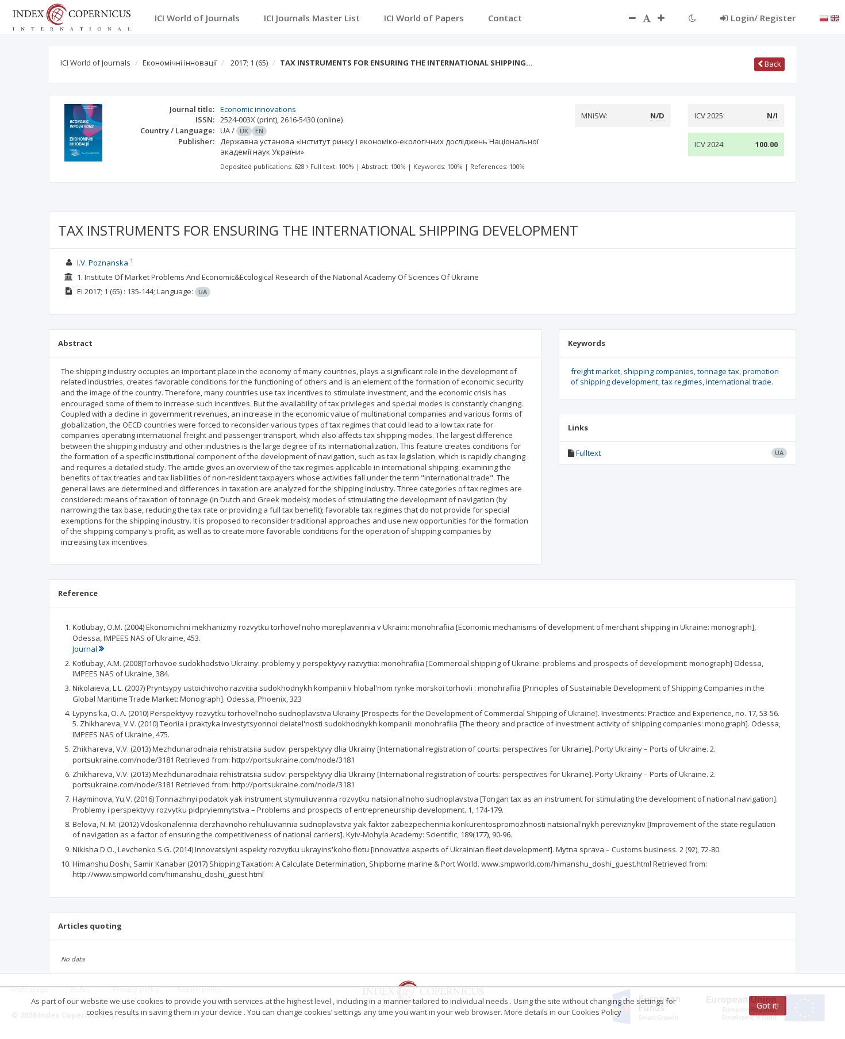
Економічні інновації (180, 62)
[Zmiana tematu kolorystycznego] (692, 18)
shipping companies (659, 371)
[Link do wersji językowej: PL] (823, 17)
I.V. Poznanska (102, 262)
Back (772, 64)
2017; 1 (249, 62)
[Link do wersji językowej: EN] (834, 17)
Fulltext (588, 453)
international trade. (739, 381)
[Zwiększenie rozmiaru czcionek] (667, 18)
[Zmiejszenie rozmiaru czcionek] (626, 18)
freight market (595, 371)
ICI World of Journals (95, 62)
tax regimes (682, 381)
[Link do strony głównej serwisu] (71, 16)
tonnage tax (718, 371)
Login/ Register (763, 18)
